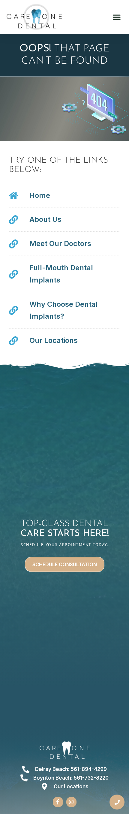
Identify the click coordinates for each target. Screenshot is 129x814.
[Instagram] (71, 802)
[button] (116, 17)
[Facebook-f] (58, 802)
